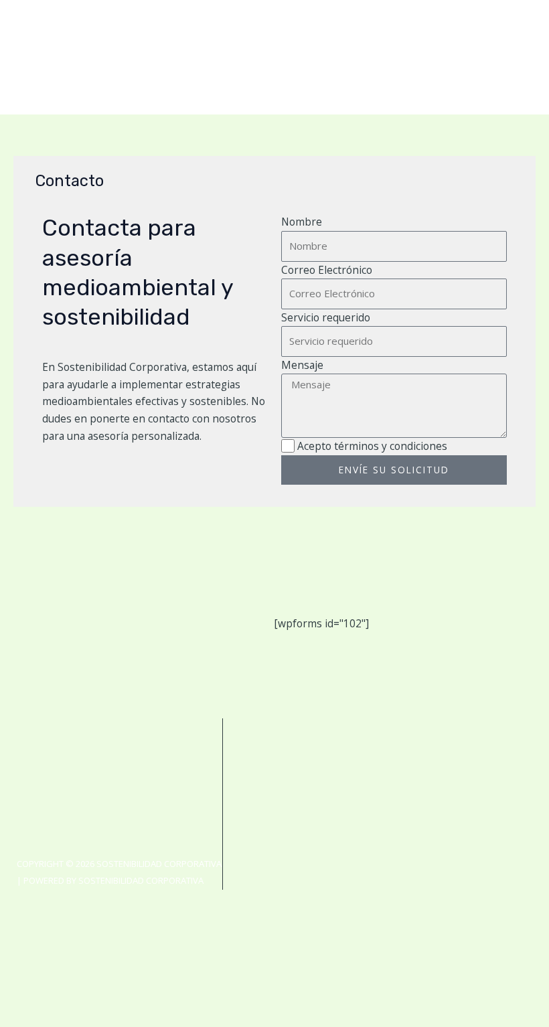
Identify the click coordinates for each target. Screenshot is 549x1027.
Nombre (301, 221)
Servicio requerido (325, 317)
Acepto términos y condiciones (372, 446)
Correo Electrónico (326, 269)
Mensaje (302, 365)
